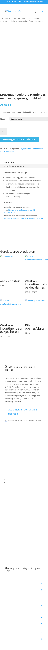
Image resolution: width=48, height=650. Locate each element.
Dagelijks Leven (10, 18)
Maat (2, 119)
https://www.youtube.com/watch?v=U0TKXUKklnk (23, 218)
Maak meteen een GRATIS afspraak (23, 411)
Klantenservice (12, 476)
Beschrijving (9, 162)
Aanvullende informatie (14, 166)
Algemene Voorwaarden (16, 479)
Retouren (10, 482)
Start (1, 18)
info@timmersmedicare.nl (21, 456)
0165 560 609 (14, 453)
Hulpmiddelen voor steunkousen (30, 18)
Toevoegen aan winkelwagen (19, 139)
